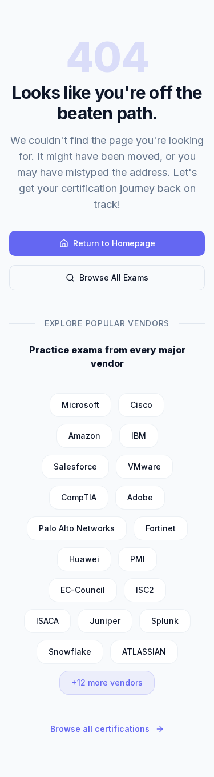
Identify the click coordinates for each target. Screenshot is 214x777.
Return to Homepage (114, 243)
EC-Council (82, 590)
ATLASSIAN (144, 651)
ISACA (47, 621)
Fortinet (161, 528)
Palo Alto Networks (77, 528)
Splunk (165, 621)
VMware (144, 466)
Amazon (84, 435)
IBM (138, 435)
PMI (137, 559)
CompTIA (78, 497)
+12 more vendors (107, 682)
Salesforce (75, 466)
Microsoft (80, 405)
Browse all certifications (100, 729)
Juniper (105, 621)
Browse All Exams (113, 277)
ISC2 (145, 590)
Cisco (141, 405)
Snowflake (70, 651)
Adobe (140, 497)
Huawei (84, 559)
